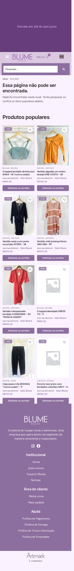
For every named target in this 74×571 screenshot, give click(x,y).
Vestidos (49, 168)
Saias (13, 381)
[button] (7, 56)
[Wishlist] (30, 129)
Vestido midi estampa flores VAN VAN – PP (52, 243)
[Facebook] (38, 446)
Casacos (41, 381)
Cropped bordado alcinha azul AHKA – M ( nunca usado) (18, 173)
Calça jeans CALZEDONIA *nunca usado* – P (16, 385)
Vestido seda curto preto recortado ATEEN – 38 (16, 243)
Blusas (6, 168)
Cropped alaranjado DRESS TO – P (51, 312)
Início (5, 79)
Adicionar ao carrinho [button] (18, 188)
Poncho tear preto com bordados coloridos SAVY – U (52, 385)
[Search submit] (63, 69)
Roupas (14, 168)
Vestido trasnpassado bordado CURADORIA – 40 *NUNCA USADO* (17, 314)
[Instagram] (33, 446)
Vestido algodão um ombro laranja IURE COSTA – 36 (51, 173)
